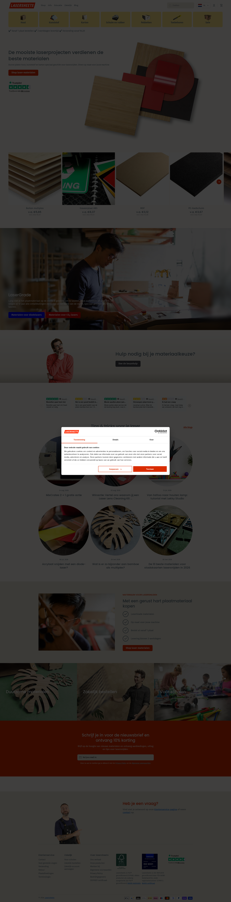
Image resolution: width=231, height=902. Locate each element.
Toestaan (150, 469)
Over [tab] (152, 440)
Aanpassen (114, 469)
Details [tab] (116, 440)
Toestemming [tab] (79, 440)
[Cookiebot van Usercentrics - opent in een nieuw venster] (156, 431)
